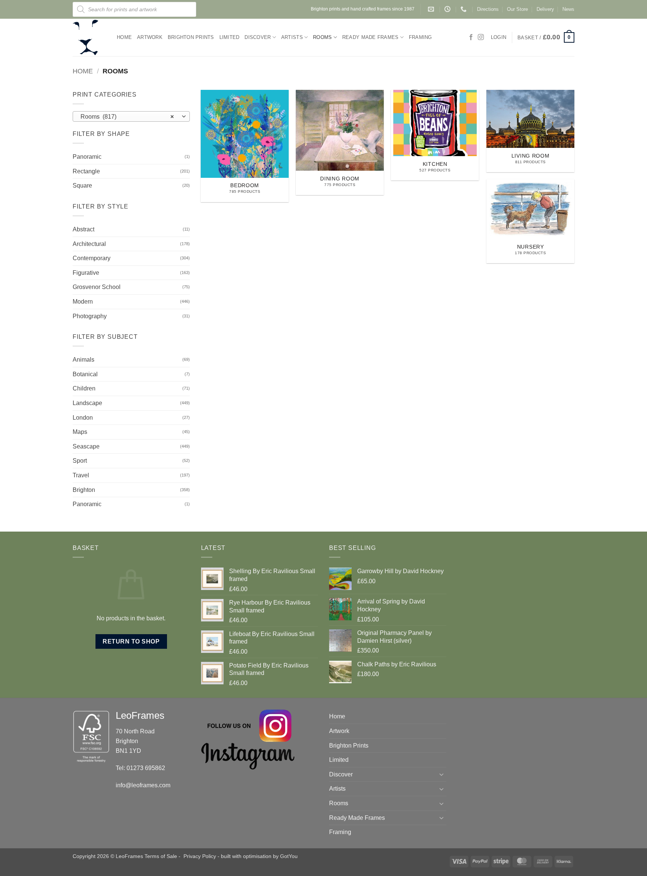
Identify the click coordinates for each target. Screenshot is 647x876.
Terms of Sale (161, 856)
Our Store (517, 9)
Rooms (322, 37)
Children (84, 388)
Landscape (87, 403)
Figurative (86, 273)
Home (124, 37)
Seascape (86, 446)
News (568, 9)
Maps (80, 432)
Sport (80, 460)
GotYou (289, 856)
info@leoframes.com (143, 785)
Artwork (149, 37)
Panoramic (87, 156)
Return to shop (131, 641)
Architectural (89, 244)
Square (82, 185)
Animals (83, 359)
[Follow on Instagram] (481, 37)
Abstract (83, 229)
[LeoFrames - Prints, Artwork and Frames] (89, 37)
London (83, 417)
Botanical (85, 374)
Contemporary (91, 258)
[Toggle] (441, 774)
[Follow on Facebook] (471, 37)
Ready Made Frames (370, 37)
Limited (229, 37)
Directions (488, 9)
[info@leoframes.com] (432, 9)
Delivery (545, 9)
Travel (81, 475)
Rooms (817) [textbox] (127, 116)
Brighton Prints (191, 37)
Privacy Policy (199, 856)
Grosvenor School (97, 287)
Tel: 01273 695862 (140, 768)
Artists (292, 37)
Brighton (84, 490)
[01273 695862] (464, 9)
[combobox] (131, 116)
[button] (545, 37)
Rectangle (86, 171)
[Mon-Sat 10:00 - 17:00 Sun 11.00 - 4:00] (448, 9)
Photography (90, 316)
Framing (420, 37)
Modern (83, 301)
